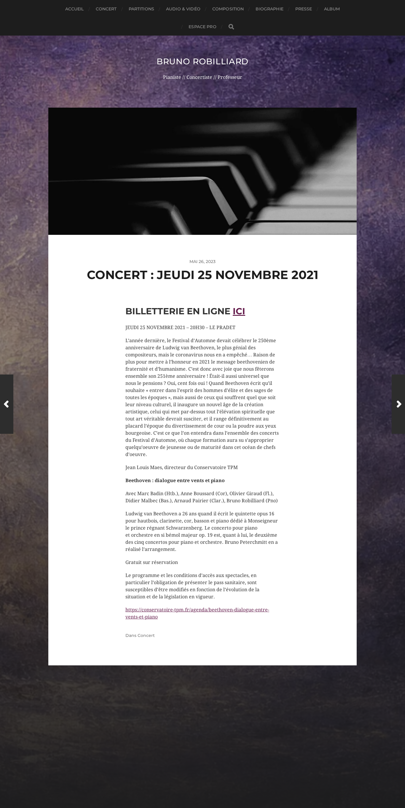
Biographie (269, 9)
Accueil (74, 9)
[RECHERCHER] (231, 27)
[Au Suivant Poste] (398, 404)
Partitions (141, 9)
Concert (106, 9)
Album (332, 9)
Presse (303, 9)
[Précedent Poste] (6, 404)
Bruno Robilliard (202, 61)
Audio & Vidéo (183, 9)
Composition (228, 9)
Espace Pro (202, 26)
